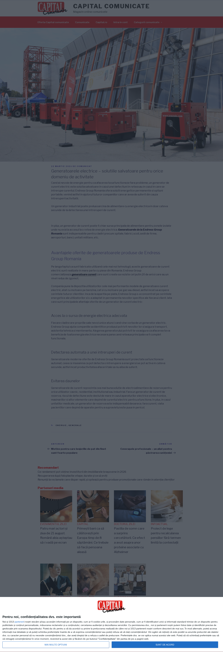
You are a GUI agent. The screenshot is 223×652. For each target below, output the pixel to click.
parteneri (19, 622)
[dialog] (111, 624)
